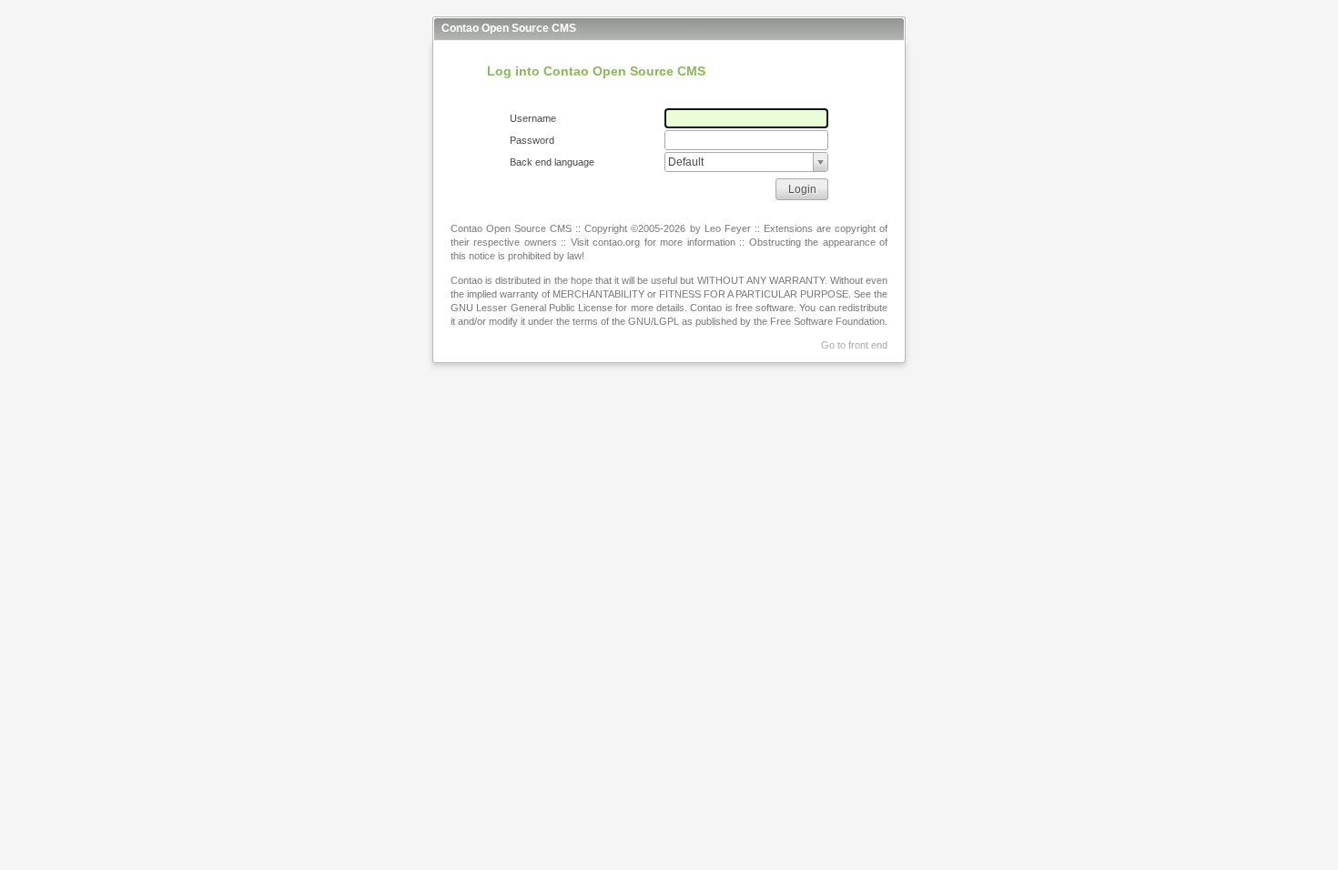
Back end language (552, 162)
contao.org (616, 242)
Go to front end (854, 344)
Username (533, 118)
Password (532, 140)
